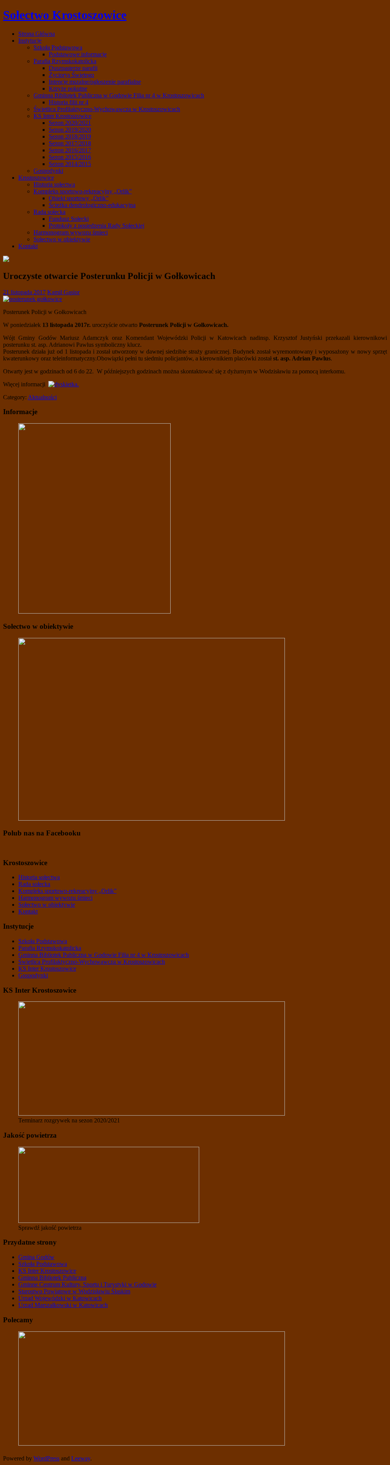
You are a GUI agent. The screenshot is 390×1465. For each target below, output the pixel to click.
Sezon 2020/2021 (70, 123)
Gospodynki (48, 170)
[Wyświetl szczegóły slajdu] (151, 1113)
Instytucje (30, 40)
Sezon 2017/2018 (70, 143)
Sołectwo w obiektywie (62, 239)
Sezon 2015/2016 (70, 157)
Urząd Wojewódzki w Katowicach (60, 1298)
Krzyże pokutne (68, 88)
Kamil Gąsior (63, 292)
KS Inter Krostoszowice (62, 116)
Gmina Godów (36, 1257)
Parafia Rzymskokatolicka (65, 61)
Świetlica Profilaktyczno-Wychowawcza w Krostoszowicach (107, 109)
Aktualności (42, 397)
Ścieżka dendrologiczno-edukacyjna (92, 205)
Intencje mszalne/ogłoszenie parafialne (95, 81)
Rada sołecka (50, 212)
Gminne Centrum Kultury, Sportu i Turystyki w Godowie (87, 1284)
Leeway (80, 1458)
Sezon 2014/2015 (70, 164)
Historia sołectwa (54, 184)
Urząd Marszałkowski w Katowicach (63, 1305)
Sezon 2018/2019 (70, 136)
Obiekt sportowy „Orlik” (79, 198)
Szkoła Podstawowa (58, 47)
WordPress (46, 1458)
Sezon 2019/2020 (70, 129)
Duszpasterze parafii (73, 68)
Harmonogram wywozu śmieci (71, 232)
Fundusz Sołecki (69, 218)
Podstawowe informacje (78, 54)
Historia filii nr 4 (68, 102)
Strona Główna (36, 33)
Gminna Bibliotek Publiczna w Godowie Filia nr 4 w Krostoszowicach (119, 95)
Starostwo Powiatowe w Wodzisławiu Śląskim (74, 1291)
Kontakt (28, 246)
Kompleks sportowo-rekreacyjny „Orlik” (83, 191)
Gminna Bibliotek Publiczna (52, 1277)
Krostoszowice (36, 177)
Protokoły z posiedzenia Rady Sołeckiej (96, 225)
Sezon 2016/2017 (70, 150)
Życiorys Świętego (71, 75)
